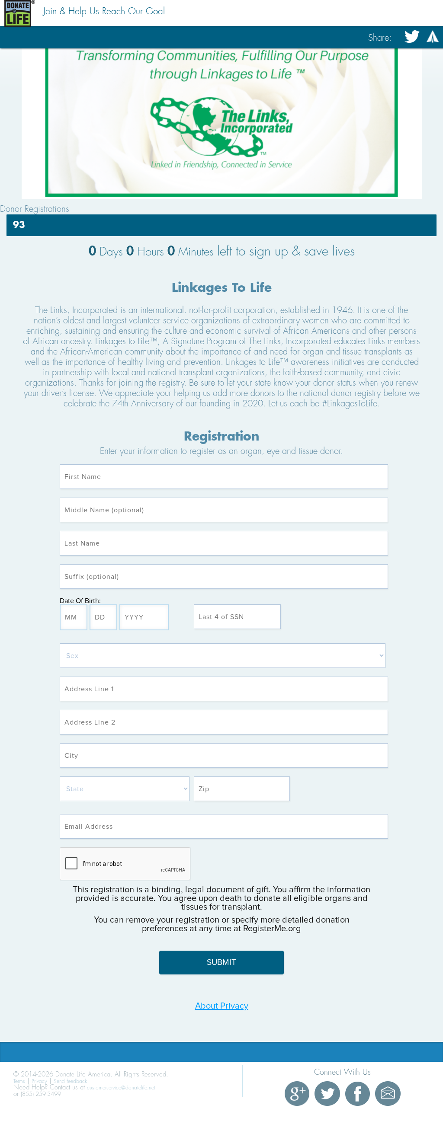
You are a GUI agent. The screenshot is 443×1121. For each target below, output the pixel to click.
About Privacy (221, 1006)
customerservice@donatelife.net (121, 1087)
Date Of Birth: (80, 600)
